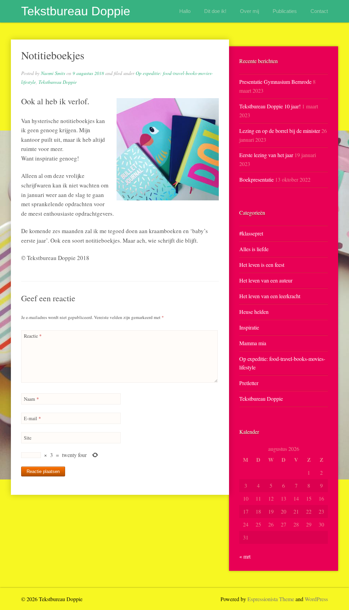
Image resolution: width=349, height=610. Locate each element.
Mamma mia (252, 343)
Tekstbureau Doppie (75, 11)
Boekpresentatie (256, 179)
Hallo (185, 11)
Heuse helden (254, 311)
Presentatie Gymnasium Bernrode (275, 81)
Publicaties (285, 11)
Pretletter (248, 382)
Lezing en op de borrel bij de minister (279, 130)
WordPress (316, 599)
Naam (31, 399)
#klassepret (251, 233)
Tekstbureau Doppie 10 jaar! (270, 106)
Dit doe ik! (215, 11)
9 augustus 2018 (88, 73)
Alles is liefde (254, 249)
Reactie (33, 336)
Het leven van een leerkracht (269, 296)
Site (27, 437)
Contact (319, 11)
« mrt (245, 556)
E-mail (32, 418)
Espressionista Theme (270, 599)
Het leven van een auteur (265, 280)
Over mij (249, 11)
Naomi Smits (53, 73)
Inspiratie (249, 327)
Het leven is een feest (261, 264)
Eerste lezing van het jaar (266, 154)
